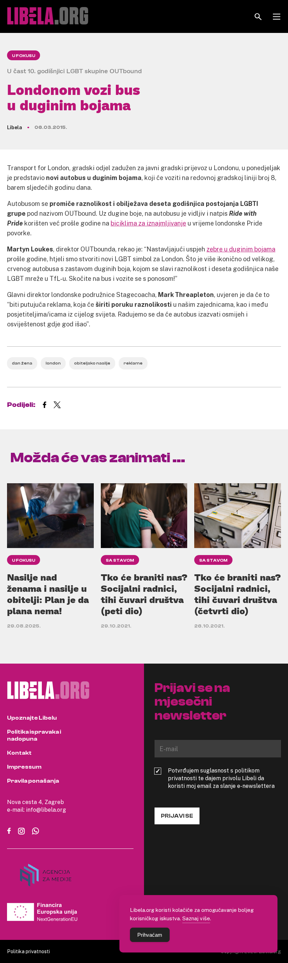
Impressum (24, 767)
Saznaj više (196, 918)
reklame (133, 363)
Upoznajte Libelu (32, 718)
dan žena (22, 363)
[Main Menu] (276, 17)
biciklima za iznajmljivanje (148, 223)
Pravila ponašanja (33, 781)
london (53, 363)
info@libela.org (46, 809)
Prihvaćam (149, 935)
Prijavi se (177, 816)
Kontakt (19, 753)
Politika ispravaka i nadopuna (34, 735)
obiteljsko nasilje (92, 363)
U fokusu (23, 55)
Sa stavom (120, 560)
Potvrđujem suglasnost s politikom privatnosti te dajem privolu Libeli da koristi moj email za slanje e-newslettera (221, 778)
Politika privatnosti (28, 951)
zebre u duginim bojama (241, 249)
